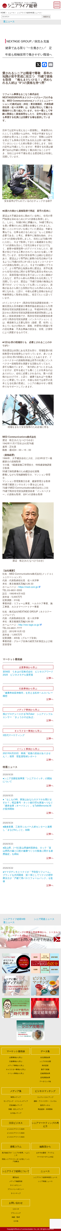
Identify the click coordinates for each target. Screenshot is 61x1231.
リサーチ (16, 1209)
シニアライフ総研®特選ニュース (29, 13)
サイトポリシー (15, 1185)
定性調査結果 (45, 1077)
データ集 (45, 1051)
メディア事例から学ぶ (16, 1065)
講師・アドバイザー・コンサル (45, 1101)
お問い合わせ (16, 1202)
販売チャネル (45, 1105)
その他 (15, 1221)
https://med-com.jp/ (28, 586)
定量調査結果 (45, 1073)
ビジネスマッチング (45, 1091)
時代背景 (45, 1065)
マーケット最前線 (16, 1051)
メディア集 (15, 1091)
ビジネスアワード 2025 (15, 1129)
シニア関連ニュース (45, 1181)
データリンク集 (45, 1081)
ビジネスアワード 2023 (15, 1137)
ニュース (11, 13)
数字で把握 (45, 1069)
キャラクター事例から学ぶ (16, 1069)
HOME (3, 13)
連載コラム (15, 1146)
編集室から (45, 1146)
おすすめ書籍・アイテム (45, 1152)
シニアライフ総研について (15, 1171)
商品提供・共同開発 (45, 1109)
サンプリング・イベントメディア (16, 1101)
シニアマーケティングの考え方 (45, 1124)
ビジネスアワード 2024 (15, 1133)
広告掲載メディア (15, 1105)
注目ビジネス (16, 1122)
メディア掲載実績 (15, 1181)
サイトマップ (16, 1193)
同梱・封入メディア (15, 1109)
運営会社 (16, 1177)
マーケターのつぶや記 (45, 1157)
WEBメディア (16, 1097)
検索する (46, 16)
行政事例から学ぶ (15, 1061)
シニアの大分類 (45, 1061)
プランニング (16, 1213)
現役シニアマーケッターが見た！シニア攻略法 (16, 1160)
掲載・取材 (16, 1217)
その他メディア (15, 1113)
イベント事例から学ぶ (16, 1073)
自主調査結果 (45, 1057)
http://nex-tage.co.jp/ (29, 624)
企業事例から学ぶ (15, 1057)
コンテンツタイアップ (45, 1097)
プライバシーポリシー (16, 1189)
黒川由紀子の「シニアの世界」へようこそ (16, 1153)
